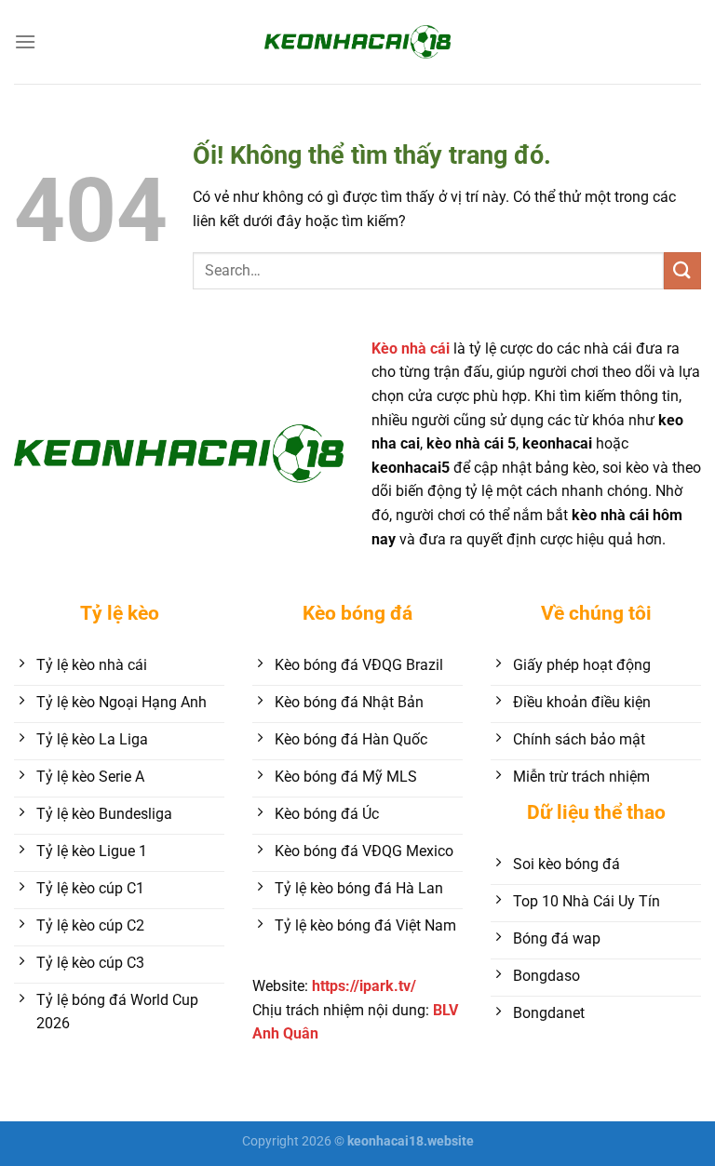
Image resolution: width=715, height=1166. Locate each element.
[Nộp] (682, 270)
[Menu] (25, 41)
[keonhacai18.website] (357, 41)
